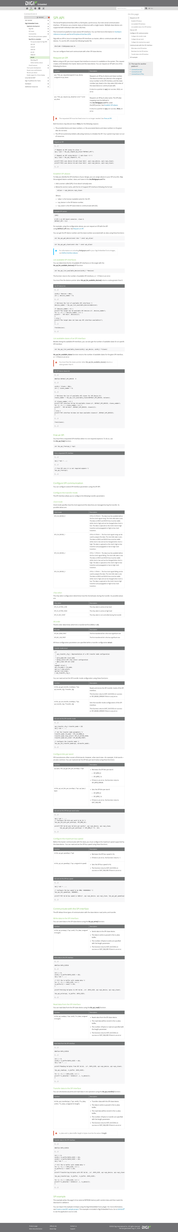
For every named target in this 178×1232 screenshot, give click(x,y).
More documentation (35, 1229)
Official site (53, 1226)
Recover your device (32, 72)
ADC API (33, 44)
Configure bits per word (137, 39)
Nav (151, 8)
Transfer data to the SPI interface (139, 54)
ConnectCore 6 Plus (137, 74)
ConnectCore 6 (30, 14)
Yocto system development (34, 68)
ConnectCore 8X (136, 72)
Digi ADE (31, 28)
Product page (33, 1226)
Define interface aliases (37, 62)
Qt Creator (31, 31)
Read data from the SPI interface (139, 51)
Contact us (73, 1226)
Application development (33, 26)
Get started (28, 20)
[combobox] (130, 8)
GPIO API (33, 49)
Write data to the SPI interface (139, 48)
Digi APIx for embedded (35, 39)
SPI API (32, 57)
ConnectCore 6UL (137, 69)
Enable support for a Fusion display (36, 75)
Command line (32, 34)
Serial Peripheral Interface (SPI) (80, 34)
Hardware (28, 84)
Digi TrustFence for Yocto (33, 81)
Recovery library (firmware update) (38, 36)
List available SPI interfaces (138, 24)
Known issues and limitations (34, 70)
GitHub (120, 1209)
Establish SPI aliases (111, 105)
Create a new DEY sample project (67, 1209)
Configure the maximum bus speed (140, 42)
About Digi (53, 1229)
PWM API (33, 55)
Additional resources (31, 87)
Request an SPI (78, 229)
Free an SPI (108, 118)
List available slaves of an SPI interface (141, 27)
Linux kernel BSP (30, 78)
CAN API (33, 47)
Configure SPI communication (139, 33)
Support (72, 1229)
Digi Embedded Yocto (31, 23)
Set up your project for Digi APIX (39, 42)
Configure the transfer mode (138, 36)
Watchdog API (34, 60)
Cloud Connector (33, 65)
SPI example (133, 57)
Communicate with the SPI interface (141, 45)
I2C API (32, 52)
